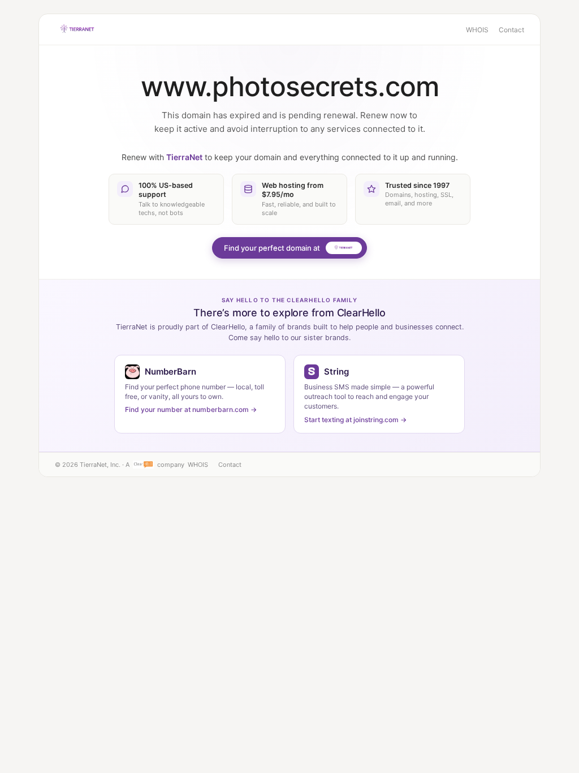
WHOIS (477, 29)
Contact (511, 29)
